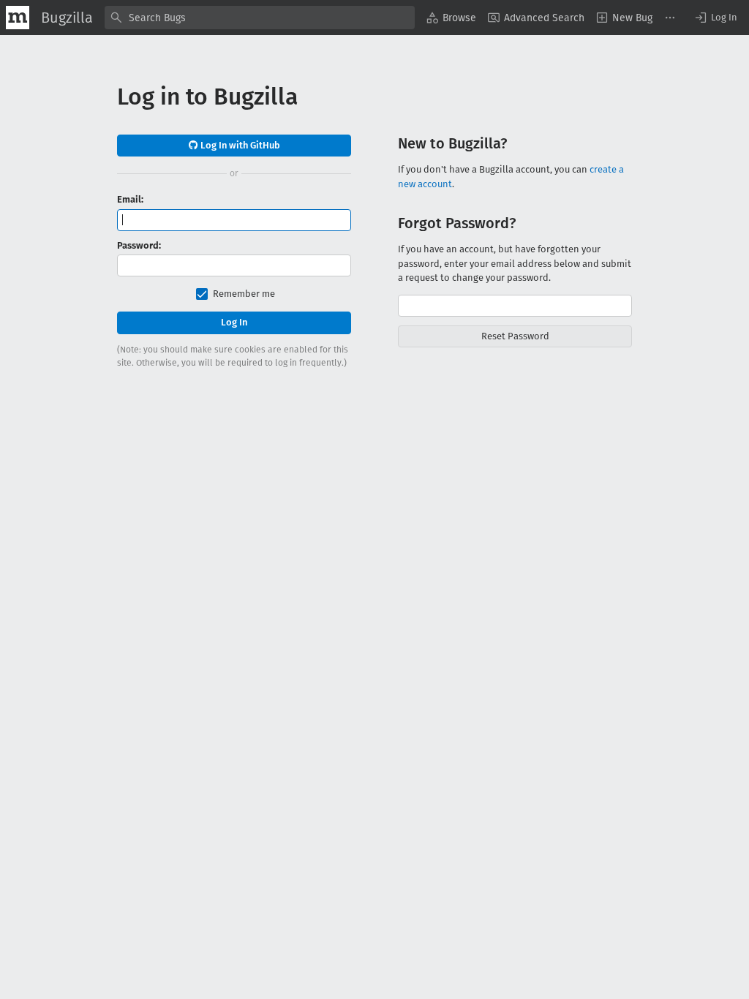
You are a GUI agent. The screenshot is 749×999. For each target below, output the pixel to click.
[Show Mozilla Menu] (17, 17)
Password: (139, 245)
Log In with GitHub (239, 145)
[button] (715, 17)
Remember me (244, 293)
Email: (130, 199)
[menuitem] (451, 17)
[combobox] (260, 17)
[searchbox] (260, 17)
